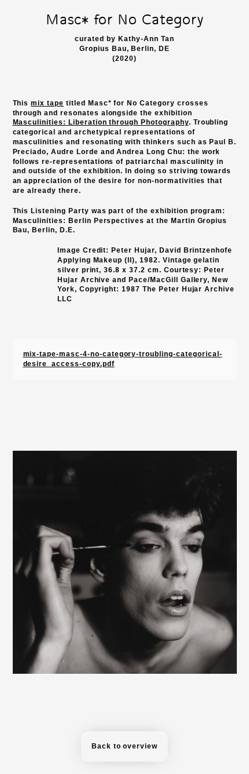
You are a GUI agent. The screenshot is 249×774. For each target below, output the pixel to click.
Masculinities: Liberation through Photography (101, 122)
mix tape (47, 103)
